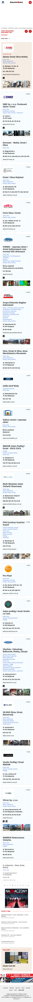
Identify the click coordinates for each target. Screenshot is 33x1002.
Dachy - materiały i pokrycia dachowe (13, 308)
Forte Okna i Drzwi (12, 213)
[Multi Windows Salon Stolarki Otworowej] (8, 477)
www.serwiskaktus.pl (10, 438)
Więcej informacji (7, 969)
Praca (22, 988)
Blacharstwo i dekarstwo (9, 311)
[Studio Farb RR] (16, 957)
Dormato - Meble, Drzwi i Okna (15, 144)
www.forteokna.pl (9, 229)
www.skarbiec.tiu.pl (9, 682)
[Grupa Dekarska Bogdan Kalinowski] (8, 295)
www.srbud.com (8, 736)
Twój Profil (21, 990)
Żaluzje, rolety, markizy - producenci (13, 112)
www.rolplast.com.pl (10, 195)
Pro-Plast (7, 576)
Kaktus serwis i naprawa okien (14, 421)
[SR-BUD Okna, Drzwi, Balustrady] (8, 705)
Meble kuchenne (7, 532)
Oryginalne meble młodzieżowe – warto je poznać (14, 922)
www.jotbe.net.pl (9, 402)
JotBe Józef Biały (11, 386)
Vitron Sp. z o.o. (10, 800)
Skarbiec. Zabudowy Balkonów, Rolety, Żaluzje (15, 650)
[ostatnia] (28, 885)
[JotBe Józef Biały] (8, 379)
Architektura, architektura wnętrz (12, 309)
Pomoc (11, 990)
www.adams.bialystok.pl (11, 74)
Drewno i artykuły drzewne (10, 453)
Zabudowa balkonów (8, 388)
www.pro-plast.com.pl (10, 593)
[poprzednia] (7, 885)
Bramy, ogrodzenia (8, 61)
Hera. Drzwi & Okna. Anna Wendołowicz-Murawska (15, 352)
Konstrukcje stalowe (8, 720)
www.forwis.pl (8, 274)
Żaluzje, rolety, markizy (9, 63)
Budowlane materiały (9, 111)
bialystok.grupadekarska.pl (12, 333)
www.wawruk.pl (8, 858)
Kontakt (28, 988)
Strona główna (4, 28)
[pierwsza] (4, 885)
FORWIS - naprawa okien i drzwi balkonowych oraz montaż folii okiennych (15, 249)
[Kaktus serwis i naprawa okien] (8, 413)
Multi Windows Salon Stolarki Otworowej (13, 485)
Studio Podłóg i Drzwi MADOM (13, 763)
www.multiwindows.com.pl (12, 504)
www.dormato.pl (8, 159)
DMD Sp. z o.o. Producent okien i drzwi (15, 105)
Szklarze (5, 259)
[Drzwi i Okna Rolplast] (8, 170)
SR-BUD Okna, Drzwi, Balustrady (13, 713)
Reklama (12, 988)
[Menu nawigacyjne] (30, 2)
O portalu (5, 988)
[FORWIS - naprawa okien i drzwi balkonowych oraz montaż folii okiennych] (8, 240)
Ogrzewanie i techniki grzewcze (11, 256)
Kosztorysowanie (7, 319)
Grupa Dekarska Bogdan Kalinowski (14, 304)
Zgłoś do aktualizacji (10, 880)
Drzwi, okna (4, 38)
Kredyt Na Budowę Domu (7, 941)
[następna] (25, 885)
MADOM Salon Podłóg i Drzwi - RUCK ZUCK (14, 447)
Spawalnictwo (7, 724)
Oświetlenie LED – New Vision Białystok (11, 935)
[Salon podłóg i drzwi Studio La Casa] (8, 604)
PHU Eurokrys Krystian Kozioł (14, 523)
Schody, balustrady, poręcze (10, 527)
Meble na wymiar (7, 534)
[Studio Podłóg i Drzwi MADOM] (8, 755)
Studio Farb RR (9, 966)
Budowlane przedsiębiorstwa (11, 314)
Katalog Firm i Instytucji (13, 28)
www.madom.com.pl (10, 466)
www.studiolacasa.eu (10, 631)
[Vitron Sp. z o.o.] (8, 793)
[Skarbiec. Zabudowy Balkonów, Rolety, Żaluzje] (8, 642)
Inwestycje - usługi (8, 664)
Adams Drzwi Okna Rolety (15, 57)
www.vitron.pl (7, 818)
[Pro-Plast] (8, 569)
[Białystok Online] (16, 2)
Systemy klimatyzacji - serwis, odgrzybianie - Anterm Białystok (14, 915)
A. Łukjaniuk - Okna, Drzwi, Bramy (14, 866)
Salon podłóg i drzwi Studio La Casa (16, 612)
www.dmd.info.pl (9, 124)
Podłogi (5, 451)
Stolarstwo (6, 257)
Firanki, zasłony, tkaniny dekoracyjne (13, 662)
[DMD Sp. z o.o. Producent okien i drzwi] (8, 97)
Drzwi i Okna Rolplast (13, 177)
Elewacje (5, 317)
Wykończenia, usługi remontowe (12, 261)
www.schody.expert (9, 549)
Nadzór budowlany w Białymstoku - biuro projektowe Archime (15, 928)
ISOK (15, 990)
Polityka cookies (22, 994)
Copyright (6, 995)
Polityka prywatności (11, 994)
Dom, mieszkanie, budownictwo (25, 28)
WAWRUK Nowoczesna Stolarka (13, 839)
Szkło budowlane (7, 666)
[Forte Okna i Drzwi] (8, 206)
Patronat (18, 988)
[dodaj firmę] (26, 31)
